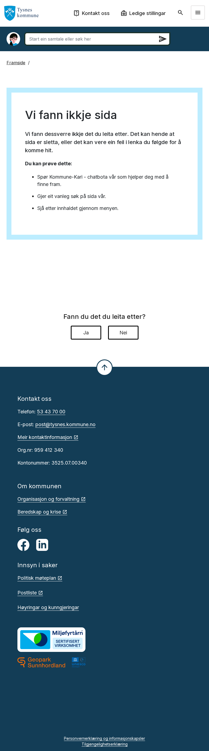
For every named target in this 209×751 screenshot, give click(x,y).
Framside (16, 62)
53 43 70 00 (51, 411)
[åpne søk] (181, 12)
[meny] (198, 12)
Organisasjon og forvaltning (48, 499)
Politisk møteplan (36, 578)
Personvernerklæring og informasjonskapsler (104, 738)
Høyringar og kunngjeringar (48, 607)
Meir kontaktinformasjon (44, 437)
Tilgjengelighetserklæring (105, 744)
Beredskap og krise (39, 512)
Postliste (27, 593)
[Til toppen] (104, 367)
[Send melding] (162, 38)
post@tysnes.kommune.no (65, 424)
